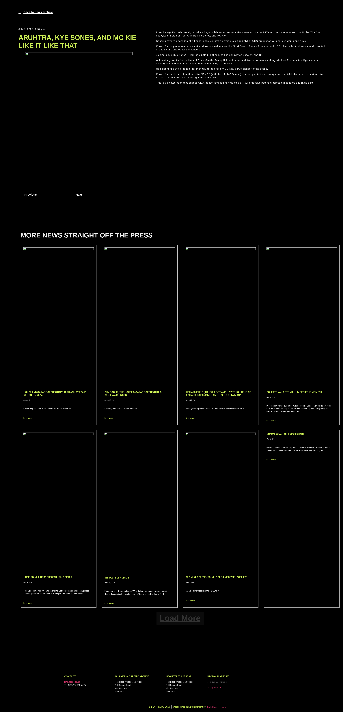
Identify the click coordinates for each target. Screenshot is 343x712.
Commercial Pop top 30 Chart (285, 434)
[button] (5, 6)
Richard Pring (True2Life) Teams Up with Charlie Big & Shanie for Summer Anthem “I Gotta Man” (218, 393)
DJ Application (214, 687)
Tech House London (216, 707)
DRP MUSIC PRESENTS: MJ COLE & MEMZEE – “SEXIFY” (216, 577)
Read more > (28, 418)
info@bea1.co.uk (72, 682)
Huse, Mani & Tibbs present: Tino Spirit (47, 577)
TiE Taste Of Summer (117, 577)
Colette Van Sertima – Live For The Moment (294, 392)
